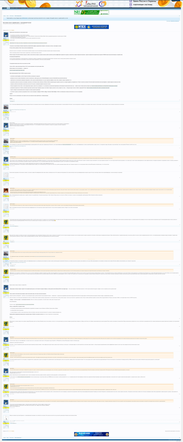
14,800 (8, 230)
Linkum (10, 110)
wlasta (4, 421)
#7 (179, 196)
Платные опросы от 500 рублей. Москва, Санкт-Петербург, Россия (18, 109)
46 (8, 183)
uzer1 (4, 178)
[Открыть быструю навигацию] (179, 437)
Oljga (10, 101)
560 (8, 426)
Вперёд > (13, 30)
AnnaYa (4, 38)
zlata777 (4, 194)
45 (8, 365)
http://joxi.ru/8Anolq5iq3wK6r (67, 144)
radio (10, 224)
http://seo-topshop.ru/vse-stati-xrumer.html (24, 376)
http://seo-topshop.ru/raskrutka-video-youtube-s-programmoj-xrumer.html (98, 87)
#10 (179, 240)
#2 (179, 111)
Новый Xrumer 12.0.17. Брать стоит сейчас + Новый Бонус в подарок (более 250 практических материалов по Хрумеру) (28, 42)
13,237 (8, 264)
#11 (179, 264)
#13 (179, 318)
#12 (179, 275)
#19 (179, 407)
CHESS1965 (5, 110)
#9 (179, 224)
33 (8, 266)
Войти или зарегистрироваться (176, 0)
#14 (179, 326)
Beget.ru (15, 420)
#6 (179, 177)
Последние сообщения (5, 9)
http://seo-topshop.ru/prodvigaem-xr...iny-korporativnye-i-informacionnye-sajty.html (104, 85)
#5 (179, 165)
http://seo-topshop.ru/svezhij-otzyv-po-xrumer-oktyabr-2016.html (25, 304)
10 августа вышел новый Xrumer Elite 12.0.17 (17, 70)
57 (8, 43)
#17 (179, 378)
